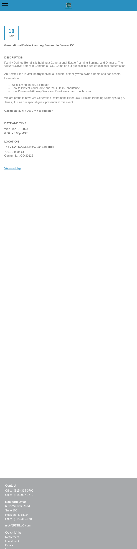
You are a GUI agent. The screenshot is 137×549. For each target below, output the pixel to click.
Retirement (12, 537)
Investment (12, 541)
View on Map (12, 168)
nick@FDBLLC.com (18, 525)
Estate (9, 545)
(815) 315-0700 (23, 490)
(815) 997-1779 (23, 494)
